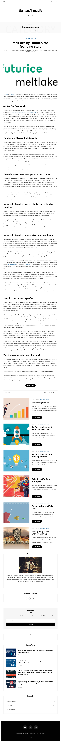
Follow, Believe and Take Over (42, 507)
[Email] (55, 392)
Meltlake (5, 94)
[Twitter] (51, 392)
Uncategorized (11, 709)
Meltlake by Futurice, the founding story (30, 44)
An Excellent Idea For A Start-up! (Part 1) (42, 455)
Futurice (12, 94)
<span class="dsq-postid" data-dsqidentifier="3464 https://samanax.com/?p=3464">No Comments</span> (34, 51)
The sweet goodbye (40, 402)
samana (8, 392)
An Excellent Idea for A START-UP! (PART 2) (42, 428)
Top (31, 737)
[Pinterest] (53, 392)
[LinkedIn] (25, 727)
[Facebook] (49, 392)
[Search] (56, 2)
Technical (9, 705)
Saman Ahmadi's (24, 733)
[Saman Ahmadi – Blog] (30, 12)
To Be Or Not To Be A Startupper (41, 480)
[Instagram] (36, 727)
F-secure (27, 264)
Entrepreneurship (31, 38)
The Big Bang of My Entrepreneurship (40, 532)
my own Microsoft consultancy (18, 112)
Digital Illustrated (31, 112)
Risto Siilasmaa (12, 264)
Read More (37, 417)
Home (25, 30)
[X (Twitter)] (30, 727)
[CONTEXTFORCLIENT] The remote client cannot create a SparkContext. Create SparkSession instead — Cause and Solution (35, 672)
